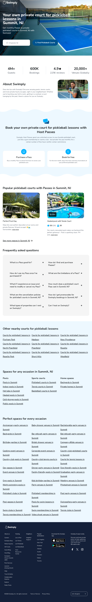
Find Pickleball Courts (46, 42)
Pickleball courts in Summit (44, 382)
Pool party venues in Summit (73, 493)
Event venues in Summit (13, 472)
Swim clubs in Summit (12, 510)
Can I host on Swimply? (58, 305)
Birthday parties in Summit (15, 442)
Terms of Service (35, 594)
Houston (39, 555)
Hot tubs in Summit (11, 391)
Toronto (39, 561)
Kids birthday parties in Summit (45, 480)
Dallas (39, 558)
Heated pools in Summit (13, 395)
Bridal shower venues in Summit (42, 444)
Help (5, 571)
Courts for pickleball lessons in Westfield (74, 354)
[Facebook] (72, 549)
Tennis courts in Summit (42, 386)
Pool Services (8, 563)
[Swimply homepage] (46, 2)
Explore (6, 582)
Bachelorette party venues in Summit (73, 427)
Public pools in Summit (13, 403)
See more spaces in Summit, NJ (16, 240)
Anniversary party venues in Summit (15, 427)
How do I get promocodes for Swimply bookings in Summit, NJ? (63, 296)
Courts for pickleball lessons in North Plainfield (16, 345)
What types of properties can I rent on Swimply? (25, 307)
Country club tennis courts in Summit (44, 461)
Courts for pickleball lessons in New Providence (74, 337)
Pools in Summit (10, 382)
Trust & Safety (8, 574)
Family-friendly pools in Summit (46, 472)
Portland (39, 546)
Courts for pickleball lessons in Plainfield (45, 345)
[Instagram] (82, 549)
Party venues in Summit (42, 484)
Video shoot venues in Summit (45, 514)
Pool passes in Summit (13, 502)
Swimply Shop (8, 541)
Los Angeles (40, 539)
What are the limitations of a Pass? (63, 273)
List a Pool (18, 538)
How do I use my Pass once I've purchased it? (23, 274)
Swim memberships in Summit (45, 510)
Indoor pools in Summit (13, 386)
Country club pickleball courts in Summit (73, 453)
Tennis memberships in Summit (17, 514)
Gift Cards (7, 547)
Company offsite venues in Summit (72, 444)
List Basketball (19, 547)
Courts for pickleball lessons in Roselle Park (16, 354)
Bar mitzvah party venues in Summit (44, 435)
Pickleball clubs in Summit (14, 493)
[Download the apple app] (58, 540)
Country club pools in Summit (16, 459)
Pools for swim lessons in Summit (43, 504)
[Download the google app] (58, 545)
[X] (77, 549)
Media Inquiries (8, 544)
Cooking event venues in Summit (14, 453)
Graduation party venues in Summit (72, 474)
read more (15, 230)
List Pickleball (19, 544)
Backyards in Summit (69, 382)
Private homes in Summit (71, 386)
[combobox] (16, 43)
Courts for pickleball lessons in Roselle (74, 345)
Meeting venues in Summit (72, 480)
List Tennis (18, 541)
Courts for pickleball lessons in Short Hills (45, 354)
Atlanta (39, 549)
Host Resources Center (18, 552)
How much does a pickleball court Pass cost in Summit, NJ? (63, 285)
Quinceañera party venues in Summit (73, 504)
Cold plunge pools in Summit (16, 399)
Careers (6, 538)
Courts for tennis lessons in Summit (72, 461)
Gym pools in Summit (12, 480)
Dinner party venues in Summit (45, 467)
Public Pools (7, 585)
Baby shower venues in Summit (46, 425)
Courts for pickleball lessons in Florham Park (16, 337)
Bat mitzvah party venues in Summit (72, 435)
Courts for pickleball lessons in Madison (45, 337)
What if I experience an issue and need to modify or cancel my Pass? (25, 285)
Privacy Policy (46, 594)
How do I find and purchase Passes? (60, 264)
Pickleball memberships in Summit (43, 495)
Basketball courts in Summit (44, 391)
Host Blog (7, 553)
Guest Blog (7, 550)
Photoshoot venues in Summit (73, 484)
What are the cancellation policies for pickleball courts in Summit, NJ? (25, 296)
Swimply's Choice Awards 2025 (8, 558)
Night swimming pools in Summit (14, 486)
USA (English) (76, 594)
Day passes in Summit (12, 467)
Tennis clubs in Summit (70, 510)
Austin (39, 552)
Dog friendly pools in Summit (73, 467)
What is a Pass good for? (21, 262)
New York (40, 542)
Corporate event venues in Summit (43, 453)
